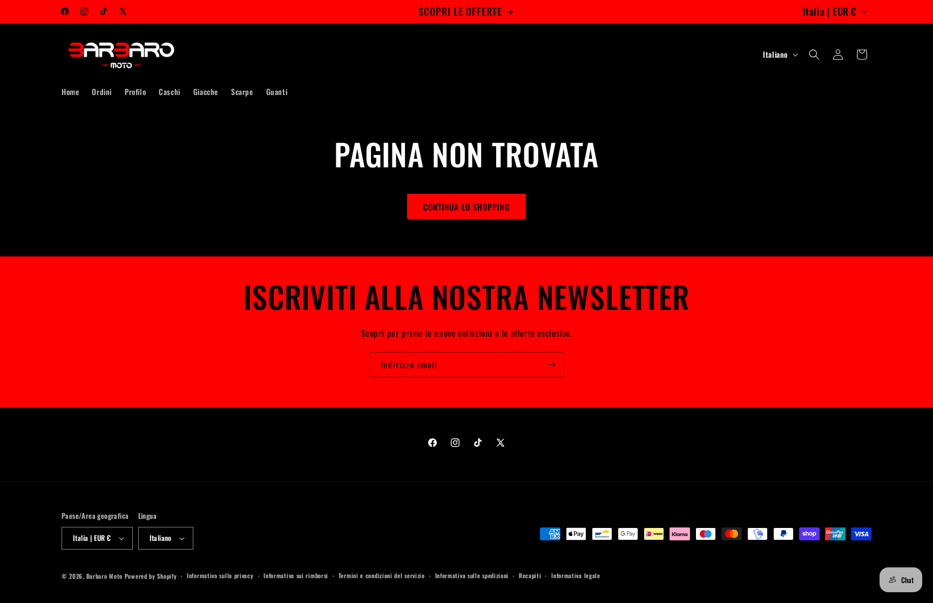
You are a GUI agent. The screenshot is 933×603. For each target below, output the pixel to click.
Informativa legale (575, 575)
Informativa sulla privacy (220, 575)
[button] (814, 54)
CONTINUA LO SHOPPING (466, 207)
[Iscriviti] (551, 364)
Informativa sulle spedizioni (472, 575)
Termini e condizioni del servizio (382, 575)
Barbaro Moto (104, 576)
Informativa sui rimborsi (295, 575)
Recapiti (530, 575)
